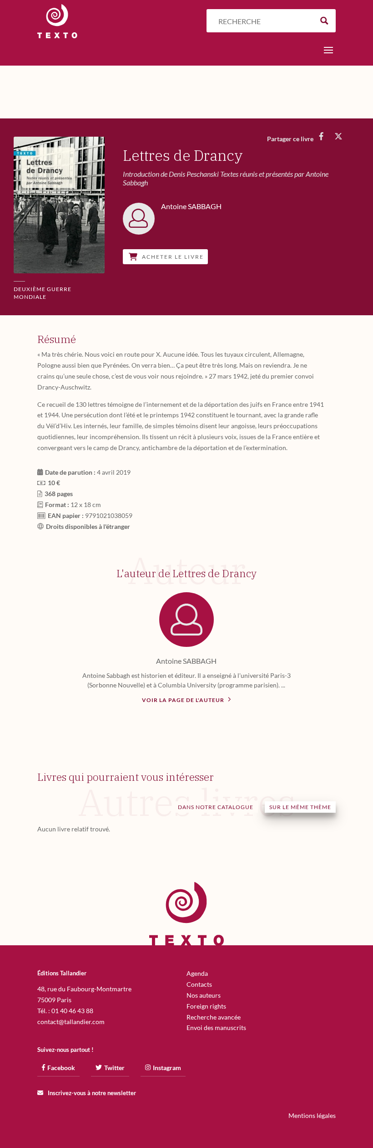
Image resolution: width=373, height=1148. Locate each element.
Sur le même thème (300, 807)
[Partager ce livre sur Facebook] (321, 136)
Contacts (199, 984)
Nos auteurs (203, 995)
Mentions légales (312, 1115)
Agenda (197, 973)
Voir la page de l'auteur (184, 700)
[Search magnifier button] (324, 20)
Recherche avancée (213, 1017)
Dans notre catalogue (215, 807)
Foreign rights (206, 1006)
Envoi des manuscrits (216, 1027)
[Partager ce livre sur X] (339, 136)
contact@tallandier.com (71, 1021)
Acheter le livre (173, 256)
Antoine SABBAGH (186, 660)
